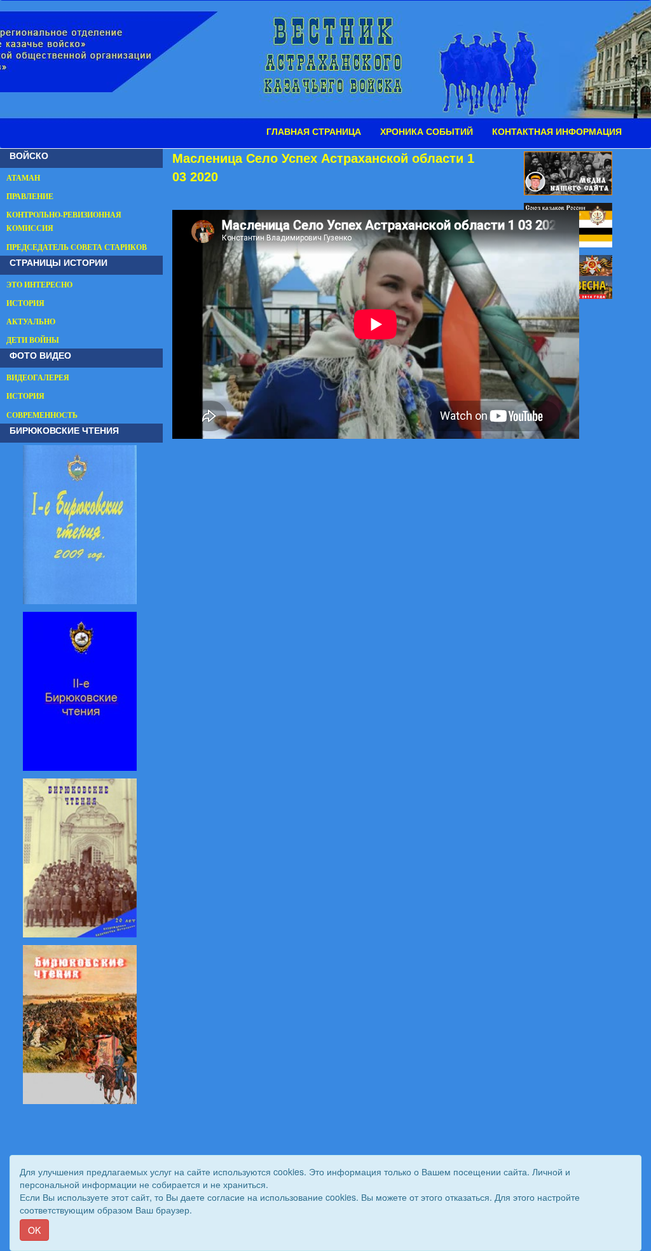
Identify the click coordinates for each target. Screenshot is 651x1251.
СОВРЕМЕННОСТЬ (42, 415)
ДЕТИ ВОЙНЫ (32, 340)
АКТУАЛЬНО (30, 321)
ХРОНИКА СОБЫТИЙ (426, 132)
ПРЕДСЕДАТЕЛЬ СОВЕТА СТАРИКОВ (76, 247)
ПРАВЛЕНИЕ (29, 196)
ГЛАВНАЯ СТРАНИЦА (313, 132)
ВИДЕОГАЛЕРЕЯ (37, 377)
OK (34, 1230)
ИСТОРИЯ (25, 303)
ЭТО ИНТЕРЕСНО (39, 284)
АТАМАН (23, 178)
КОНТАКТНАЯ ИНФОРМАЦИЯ (557, 132)
